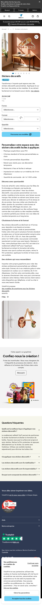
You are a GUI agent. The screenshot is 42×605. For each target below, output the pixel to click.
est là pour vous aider (17, 495)
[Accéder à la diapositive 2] (15, 73)
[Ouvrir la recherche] (9, 16)
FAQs (4, 297)
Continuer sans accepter (32, 564)
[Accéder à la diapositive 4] (21, 73)
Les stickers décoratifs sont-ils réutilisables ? (18, 463)
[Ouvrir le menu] (4, 16)
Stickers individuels (21, 29)
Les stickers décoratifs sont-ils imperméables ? (19, 469)
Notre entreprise (8, 526)
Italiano (34, 10)
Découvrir (21, 373)
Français (21, 10)
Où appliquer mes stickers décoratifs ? (16, 457)
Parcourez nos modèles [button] (19, 134)
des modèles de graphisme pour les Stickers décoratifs (18, 290)
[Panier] (37, 16)
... (10, 29)
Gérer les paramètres (22, 593)
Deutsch (7, 10)
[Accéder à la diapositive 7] (29, 73)
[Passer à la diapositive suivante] (39, 23)
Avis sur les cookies (11, 588)
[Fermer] (39, 2)
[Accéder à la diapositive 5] (23, 73)
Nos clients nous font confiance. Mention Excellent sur (19, 551)
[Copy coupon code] (9, 24)
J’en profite (30, 24)
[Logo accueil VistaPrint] (21, 16)
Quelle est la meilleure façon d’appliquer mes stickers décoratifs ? (18, 430)
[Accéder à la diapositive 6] (26, 73)
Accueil (4, 29)
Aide (3, 520)
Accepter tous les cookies (21, 598)
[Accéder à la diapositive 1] (13, 73)
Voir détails (35, 91)
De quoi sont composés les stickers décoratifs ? (19, 475)
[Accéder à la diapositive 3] (18, 73)
